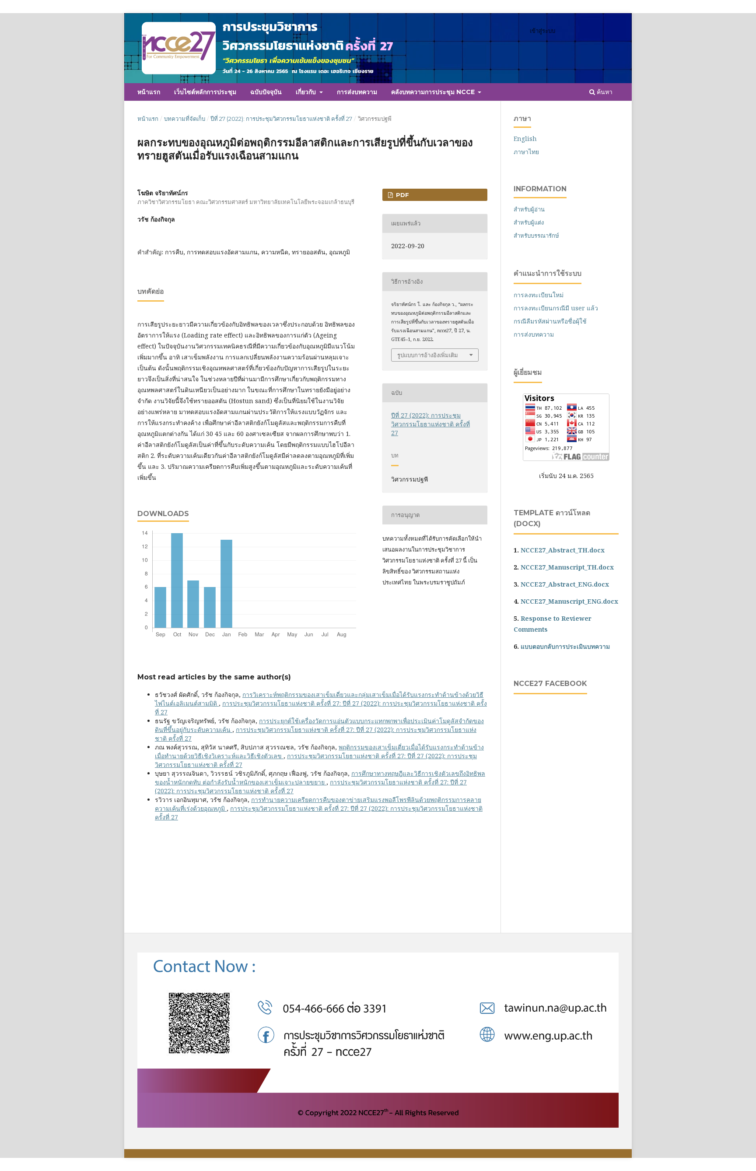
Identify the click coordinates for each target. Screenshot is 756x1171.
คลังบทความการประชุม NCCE (433, 92)
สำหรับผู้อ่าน (529, 209)
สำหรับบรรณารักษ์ (536, 235)
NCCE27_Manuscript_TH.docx (567, 567)
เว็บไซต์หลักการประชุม (205, 92)
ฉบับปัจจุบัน (266, 92)
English (525, 138)
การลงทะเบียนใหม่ (539, 295)
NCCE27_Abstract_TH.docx (563, 550)
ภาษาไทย (526, 152)
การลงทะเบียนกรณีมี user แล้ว (556, 308)
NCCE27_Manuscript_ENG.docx (569, 601)
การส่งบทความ (357, 92)
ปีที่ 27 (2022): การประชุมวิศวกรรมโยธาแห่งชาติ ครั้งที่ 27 (281, 118)
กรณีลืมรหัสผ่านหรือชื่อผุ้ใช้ (550, 321)
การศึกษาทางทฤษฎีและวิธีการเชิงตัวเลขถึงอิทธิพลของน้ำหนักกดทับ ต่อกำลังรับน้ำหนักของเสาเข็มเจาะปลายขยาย (320, 777)
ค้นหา (603, 92)
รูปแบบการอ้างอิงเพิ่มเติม (427, 355)
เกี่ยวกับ (307, 92)
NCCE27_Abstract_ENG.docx (565, 584)
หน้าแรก (148, 92)
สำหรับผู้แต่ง (529, 222)
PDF (401, 194)
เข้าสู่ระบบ (542, 30)
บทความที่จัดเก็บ (184, 118)
